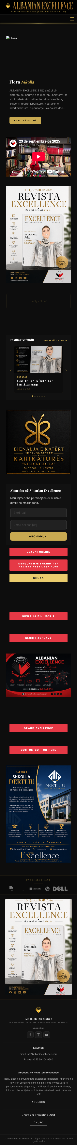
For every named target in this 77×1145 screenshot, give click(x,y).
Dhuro (38, 578)
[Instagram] (38, 1034)
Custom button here (38, 749)
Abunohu (38, 1101)
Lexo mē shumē (25, 120)
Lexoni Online (38, 551)
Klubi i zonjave (38, 637)
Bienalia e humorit (38, 616)
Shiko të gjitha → (55, 340)
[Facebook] (30, 1034)
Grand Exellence (38, 728)
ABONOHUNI (38, 536)
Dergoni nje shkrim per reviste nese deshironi (38, 565)
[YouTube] (46, 1034)
